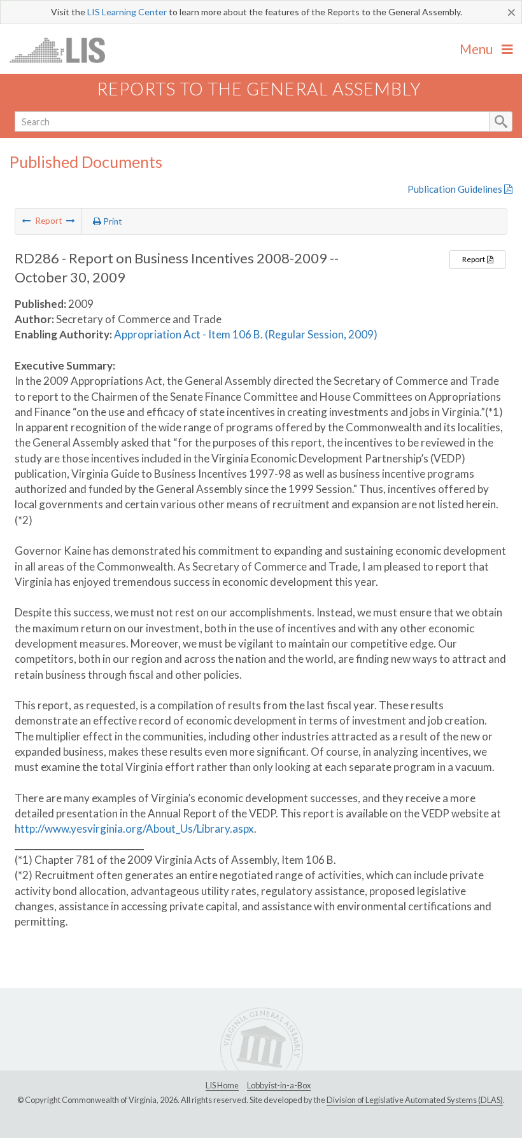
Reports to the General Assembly (259, 88)
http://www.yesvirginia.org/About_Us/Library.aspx (134, 828)
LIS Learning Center (127, 11)
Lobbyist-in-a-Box (279, 1085)
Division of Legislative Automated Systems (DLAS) (415, 1100)
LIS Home (222, 1085)
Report (474, 259)
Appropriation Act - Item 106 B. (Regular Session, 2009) (245, 334)
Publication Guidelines (455, 189)
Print (111, 221)
